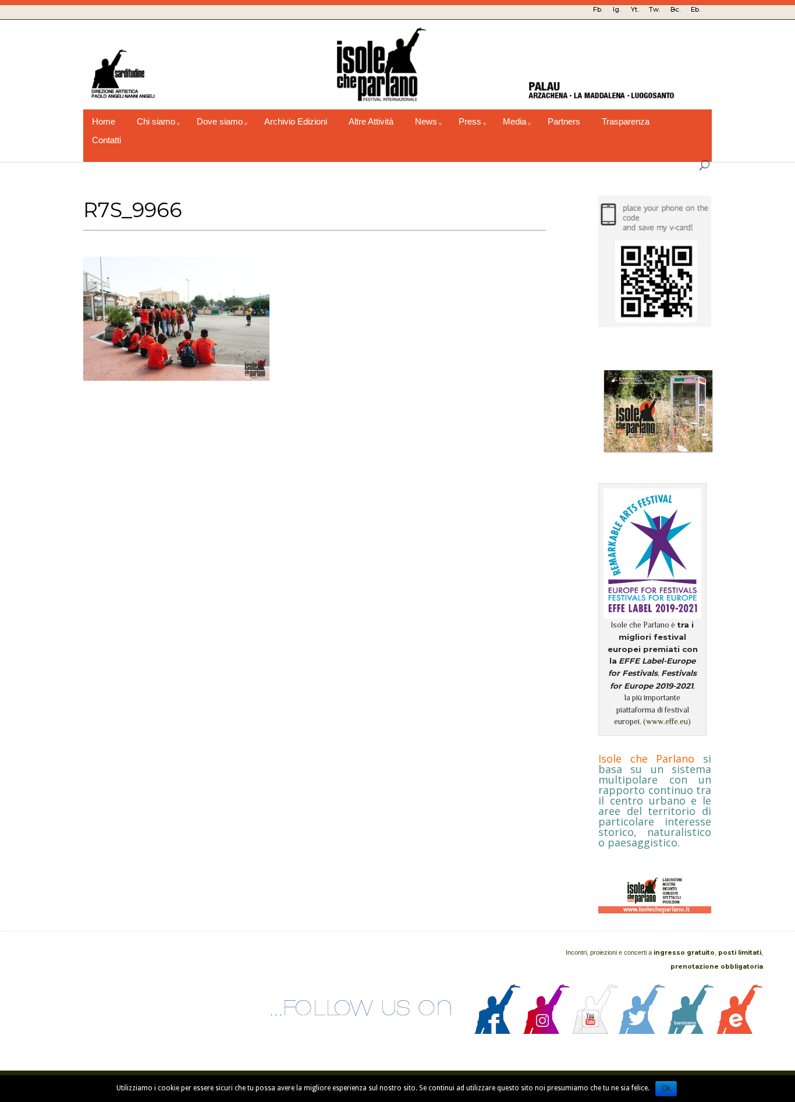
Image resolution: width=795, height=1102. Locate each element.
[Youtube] (595, 1031)
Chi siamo (156, 121)
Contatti (106, 140)
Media (514, 121)
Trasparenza (626, 121)
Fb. (597, 9)
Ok (666, 1089)
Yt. (634, 9)
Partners (564, 121)
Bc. (675, 9)
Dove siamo (220, 121)
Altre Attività (371, 121)
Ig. (616, 9)
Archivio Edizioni (295, 121)
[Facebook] (497, 1031)
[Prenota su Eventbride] (739, 1031)
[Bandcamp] (691, 1031)
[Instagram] (546, 1031)
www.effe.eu (667, 721)
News (426, 121)
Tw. (654, 9)
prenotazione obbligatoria (716, 966)
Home (103, 121)
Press (470, 121)
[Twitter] (642, 1031)
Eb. (695, 9)
